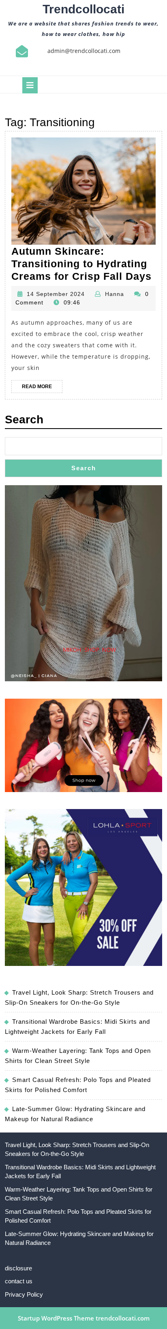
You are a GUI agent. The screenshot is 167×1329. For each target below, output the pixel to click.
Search (24, 419)
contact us (18, 1281)
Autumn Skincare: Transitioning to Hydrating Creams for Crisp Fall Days (81, 263)
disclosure (18, 1268)
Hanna (114, 294)
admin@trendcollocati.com (83, 51)
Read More (42, 388)
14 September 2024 (56, 294)
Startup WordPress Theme (56, 1318)
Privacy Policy (24, 1294)
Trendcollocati (83, 9)
